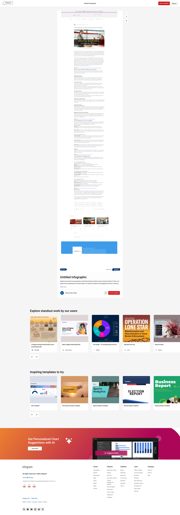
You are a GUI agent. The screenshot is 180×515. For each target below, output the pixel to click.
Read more (63, 287)
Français (45, 502)
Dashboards (96, 475)
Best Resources (138, 480)
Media (122, 470)
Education (122, 483)
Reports (95, 472)
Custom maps (110, 492)
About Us (150, 470)
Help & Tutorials (138, 470)
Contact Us (25, 498)
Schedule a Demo (138, 483)
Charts (95, 480)
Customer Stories (138, 472)
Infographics (96, 470)
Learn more (35, 448)
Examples (136, 475)
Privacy (30, 477)
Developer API (137, 486)
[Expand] (126, 12)
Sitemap (136, 491)
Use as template (164, 3)
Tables (95, 483)
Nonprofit (122, 480)
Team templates (111, 487)
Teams (122, 486)
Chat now (34, 498)
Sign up (174, 3)
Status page (137, 488)
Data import (110, 489)
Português (34, 502)
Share (63, 269)
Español (40, 502)
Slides (94, 486)
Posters (95, 488)
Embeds (109, 472)
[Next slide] (36, 357)
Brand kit (109, 475)
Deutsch (29, 502)
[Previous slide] (32, 357)
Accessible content (112, 478)
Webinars (136, 478)
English (24, 502)
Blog (149, 475)
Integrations (110, 494)
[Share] (126, 16)
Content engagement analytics (110, 482)
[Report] (126, 21)
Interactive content (111, 470)
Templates (109, 497)
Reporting (122, 475)
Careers (150, 472)
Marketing (123, 472)
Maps (94, 478)
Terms (24, 477)
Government (123, 478)
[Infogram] (7, 3)
